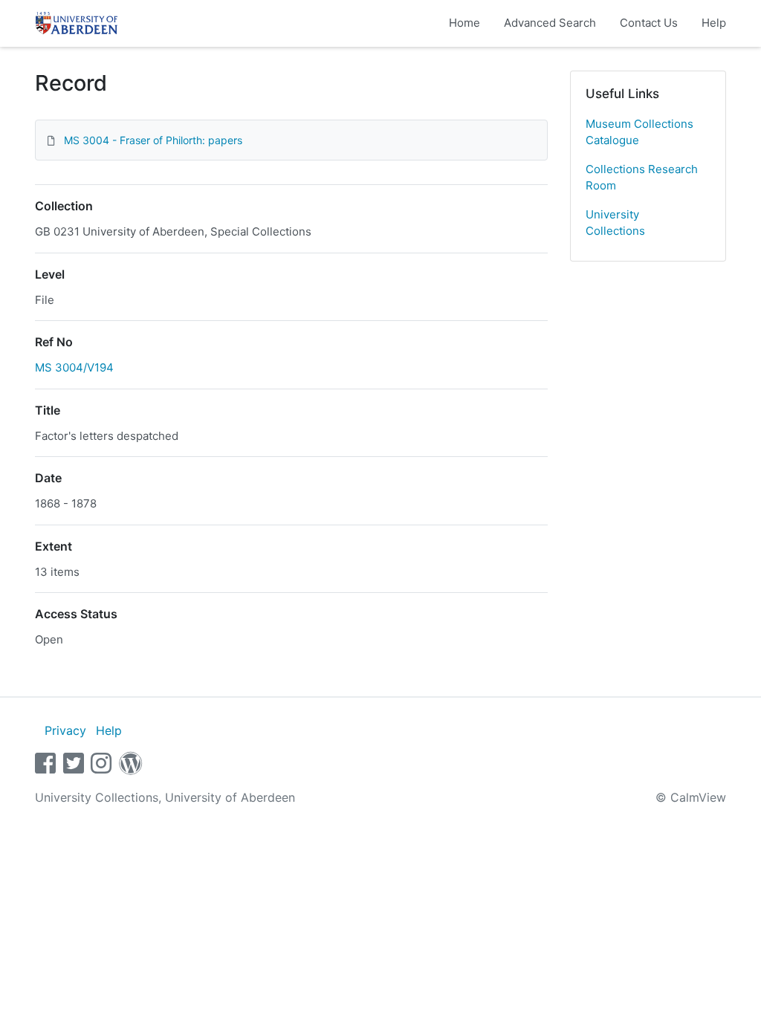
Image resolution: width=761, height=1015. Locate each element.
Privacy (65, 730)
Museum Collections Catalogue (639, 132)
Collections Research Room (642, 177)
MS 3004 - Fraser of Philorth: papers (153, 140)
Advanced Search (550, 23)
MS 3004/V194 (74, 367)
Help (714, 23)
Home (464, 23)
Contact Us (649, 23)
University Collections (615, 223)
